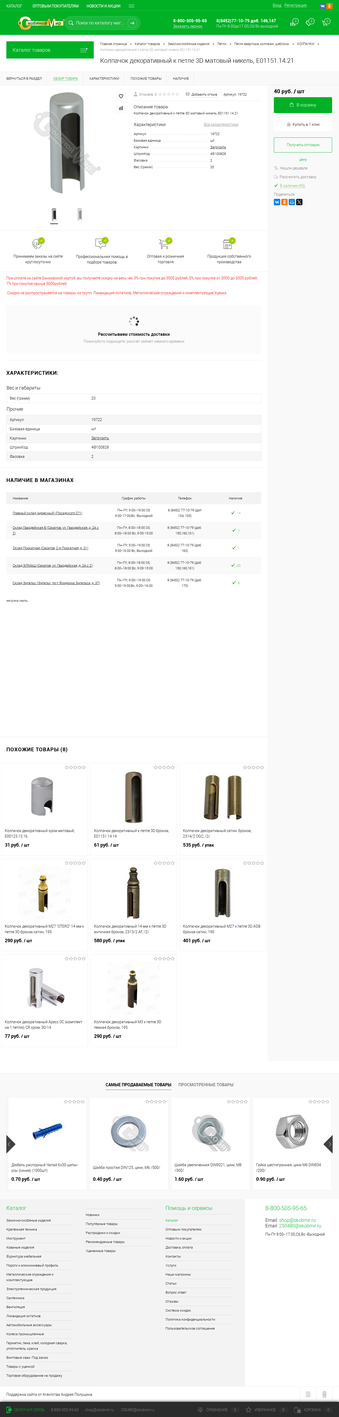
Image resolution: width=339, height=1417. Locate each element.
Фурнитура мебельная (23, 1256)
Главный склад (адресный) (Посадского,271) (47, 513)
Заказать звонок (187, 26)
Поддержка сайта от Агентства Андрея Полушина (49, 1394)
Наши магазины (178, 1274)
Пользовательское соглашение (190, 1328)
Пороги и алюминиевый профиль (32, 1265)
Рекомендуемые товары (105, 1242)
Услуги (171, 1265)
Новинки (92, 1215)
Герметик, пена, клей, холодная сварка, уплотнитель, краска (36, 1346)
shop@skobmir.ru (297, 1220)
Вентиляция (15, 1307)
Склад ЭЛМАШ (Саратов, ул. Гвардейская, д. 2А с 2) (52, 565)
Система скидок (178, 1310)
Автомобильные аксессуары (29, 1325)
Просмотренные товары (206, 1085)
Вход (277, 5)
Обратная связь (29, 1410)
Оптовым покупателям (56, 6)
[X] (299, 202)
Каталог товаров (31, 50)
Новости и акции (104, 6)
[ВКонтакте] (277, 202)
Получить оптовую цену (303, 148)
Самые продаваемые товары (138, 1085)
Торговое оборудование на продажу (34, 1376)
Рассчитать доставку (298, 177)
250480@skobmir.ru (300, 1225)
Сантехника (15, 1298)
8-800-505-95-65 (65, 1410)
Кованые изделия (20, 1247)
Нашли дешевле (293, 168)
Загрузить (218, 147)
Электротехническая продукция (31, 1289)
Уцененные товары (101, 1251)
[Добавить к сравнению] (121, 108)
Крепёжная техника (21, 1229)
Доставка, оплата (179, 1247)
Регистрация (295, 5)
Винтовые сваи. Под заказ (27, 1358)
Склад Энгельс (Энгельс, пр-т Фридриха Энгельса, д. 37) (56, 583)
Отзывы (172, 1301)
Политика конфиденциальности (190, 1319)
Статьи (171, 1283)
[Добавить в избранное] (121, 96)
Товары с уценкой (20, 1367)
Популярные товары (102, 1224)
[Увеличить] (67, 143)
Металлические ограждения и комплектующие (29, 1277)
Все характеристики (221, 124)
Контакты (173, 1256)
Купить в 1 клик (306, 124)
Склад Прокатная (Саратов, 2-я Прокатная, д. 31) (50, 548)
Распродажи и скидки (103, 1233)
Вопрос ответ (176, 1292)
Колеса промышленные (25, 1334)
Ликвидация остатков (23, 1316)
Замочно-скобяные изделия (28, 1220)
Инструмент (15, 1238)
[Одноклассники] (284, 202)
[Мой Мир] (292, 202)
